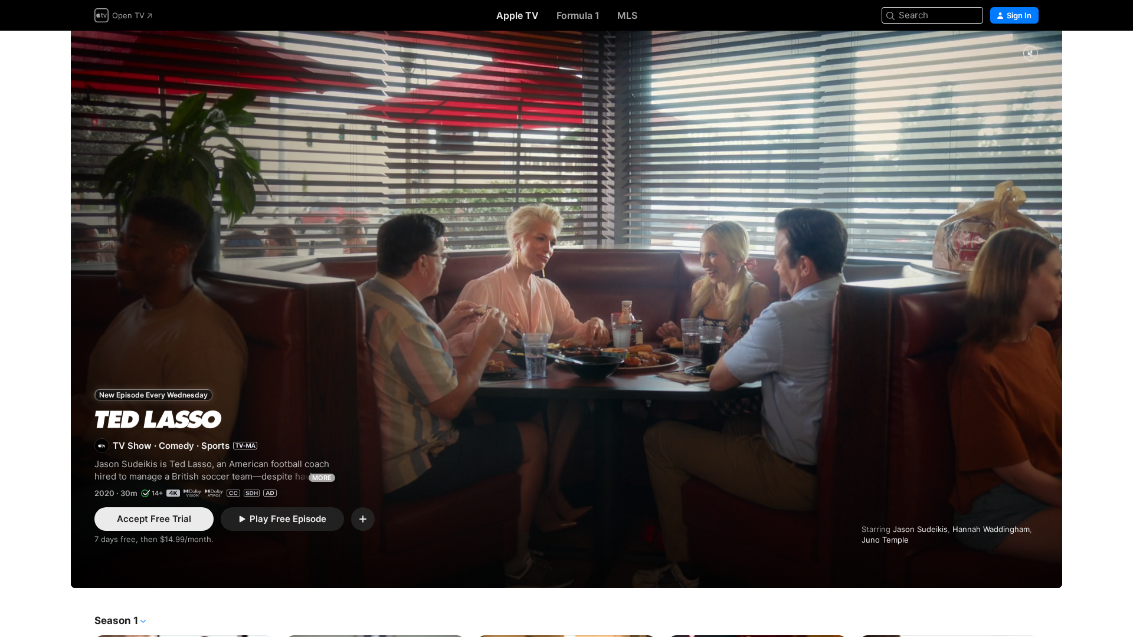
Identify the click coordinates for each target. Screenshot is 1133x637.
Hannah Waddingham (991, 529)
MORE (322, 478)
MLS (627, 15)
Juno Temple (885, 539)
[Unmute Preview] (1030, 54)
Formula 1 (578, 15)
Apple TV (517, 15)
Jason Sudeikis (920, 529)
